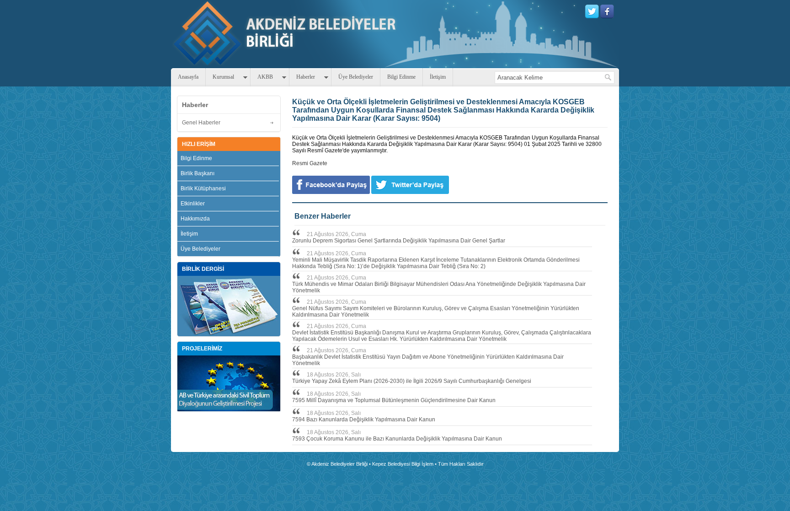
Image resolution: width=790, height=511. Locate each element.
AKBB (265, 77)
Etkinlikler (193, 203)
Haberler (305, 77)
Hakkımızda (195, 218)
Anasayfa (188, 77)
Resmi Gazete (309, 163)
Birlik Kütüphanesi (203, 188)
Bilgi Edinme (401, 77)
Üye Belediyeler (355, 77)
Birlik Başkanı (197, 173)
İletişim (438, 77)
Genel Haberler (201, 122)
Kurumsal (223, 77)
